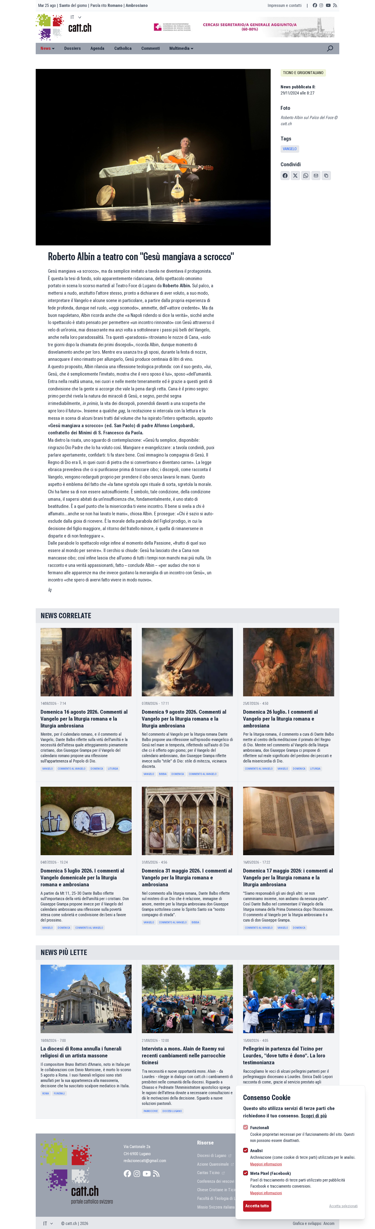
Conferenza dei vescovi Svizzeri (223, 1181)
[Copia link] (326, 175)
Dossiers (72, 48)
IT (72, 17)
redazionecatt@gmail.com (145, 1160)
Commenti (150, 48)
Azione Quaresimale (213, 1164)
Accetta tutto (257, 1205)
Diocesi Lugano (172, 1111)
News (46, 48)
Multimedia (179, 48)
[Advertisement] (239, 27)
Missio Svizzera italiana (216, 1207)
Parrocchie (151, 1111)
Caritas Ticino (209, 1172)
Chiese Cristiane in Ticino (218, 1189)
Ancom (328, 1223)
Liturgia (113, 768)
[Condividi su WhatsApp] (305, 175)
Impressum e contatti (285, 5)
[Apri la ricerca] (330, 48)
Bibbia (163, 774)
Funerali (59, 1093)
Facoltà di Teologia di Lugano (221, 1198)
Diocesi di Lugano (212, 1155)
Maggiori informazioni (266, 1164)
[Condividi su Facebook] (285, 175)
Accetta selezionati (343, 1206)
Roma (45, 1093)
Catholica (123, 48)
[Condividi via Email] (316, 175)
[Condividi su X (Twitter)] (295, 175)
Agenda (97, 48)
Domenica (97, 768)
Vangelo (290, 149)
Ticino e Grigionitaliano (303, 73)
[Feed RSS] (335, 6)
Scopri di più (314, 1116)
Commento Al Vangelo (71, 768)
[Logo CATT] (50, 27)
